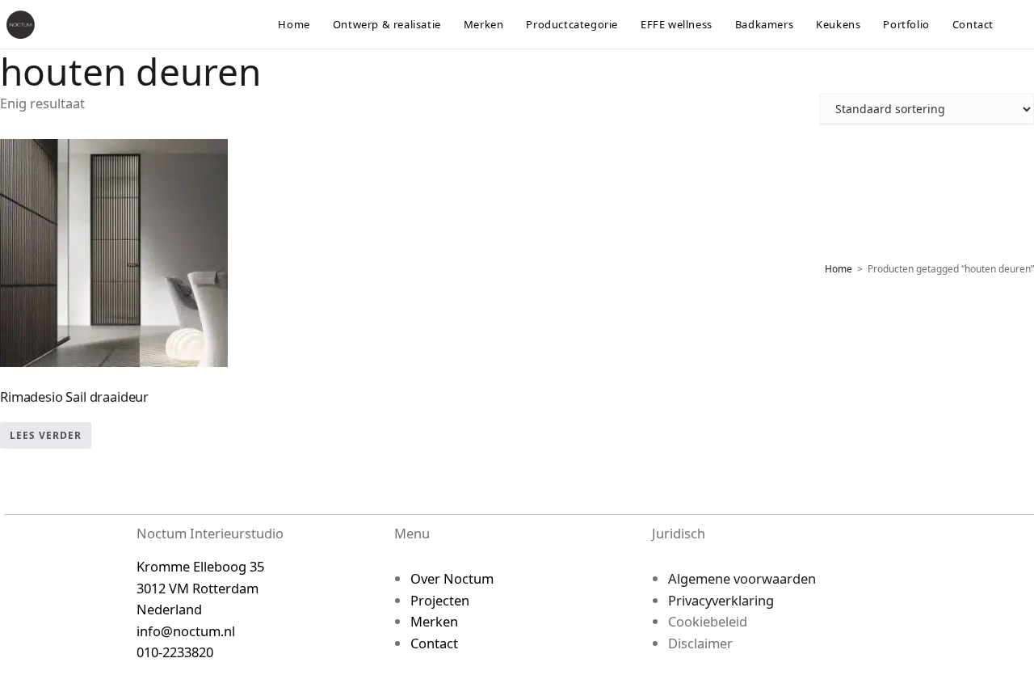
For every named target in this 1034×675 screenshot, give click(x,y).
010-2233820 (175, 652)
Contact (434, 643)
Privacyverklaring (721, 600)
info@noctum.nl (186, 631)
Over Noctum (452, 578)
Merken (434, 621)
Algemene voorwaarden (742, 578)
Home (838, 269)
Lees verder (46, 435)
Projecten (439, 600)
